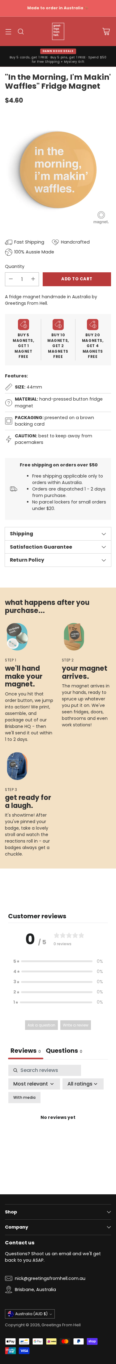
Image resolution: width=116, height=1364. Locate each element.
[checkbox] (24, 1097)
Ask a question (41, 1025)
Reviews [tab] (26, 1050)
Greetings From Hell (61, 1325)
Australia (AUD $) (31, 1313)
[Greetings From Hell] (58, 31)
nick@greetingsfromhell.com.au (50, 1278)
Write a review (75, 1025)
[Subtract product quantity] (10, 279)
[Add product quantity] (33, 279)
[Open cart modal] (106, 31)
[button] (58, 961)
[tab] (64, 1051)
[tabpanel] (58, 1124)
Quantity (14, 266)
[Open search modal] (20, 31)
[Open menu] (8, 31)
